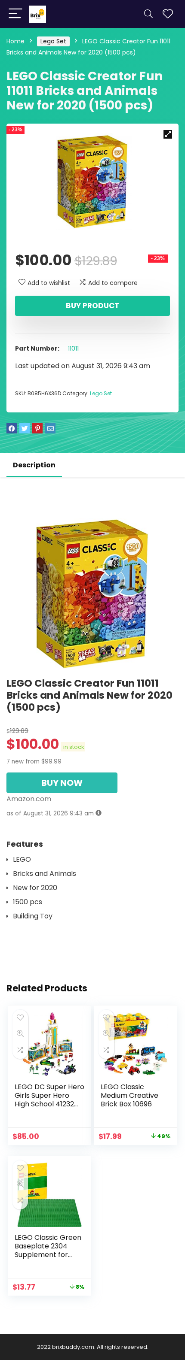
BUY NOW (62, 783)
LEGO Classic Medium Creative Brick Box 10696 (129, 1095)
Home (15, 41)
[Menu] (15, 14)
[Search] (148, 14)
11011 (73, 348)
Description (34, 465)
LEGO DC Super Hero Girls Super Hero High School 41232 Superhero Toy (49, 1100)
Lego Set (53, 41)
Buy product (92, 305)
